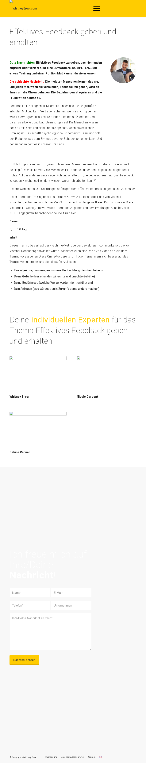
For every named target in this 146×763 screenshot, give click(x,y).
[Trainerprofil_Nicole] (105, 375)
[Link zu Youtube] (133, 8)
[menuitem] (95, 8)
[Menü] (95, 8)
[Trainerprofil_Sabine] (38, 431)
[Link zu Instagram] (116, 8)
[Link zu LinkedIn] (122, 8)
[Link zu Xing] (128, 8)
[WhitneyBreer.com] (23, 8)
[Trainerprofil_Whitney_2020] (38, 375)
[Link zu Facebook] (111, 8)
